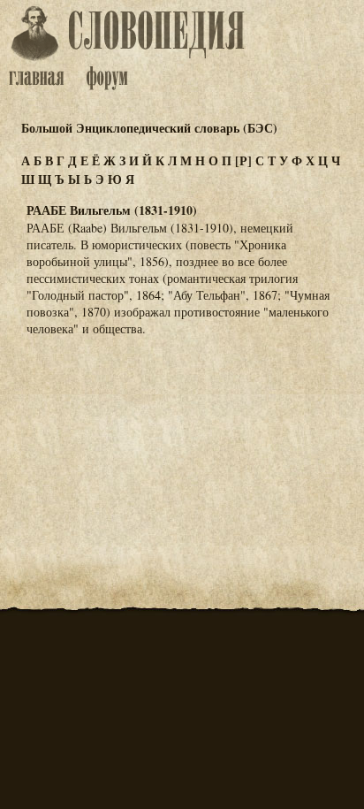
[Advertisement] (182, 437)
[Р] (243, 160)
